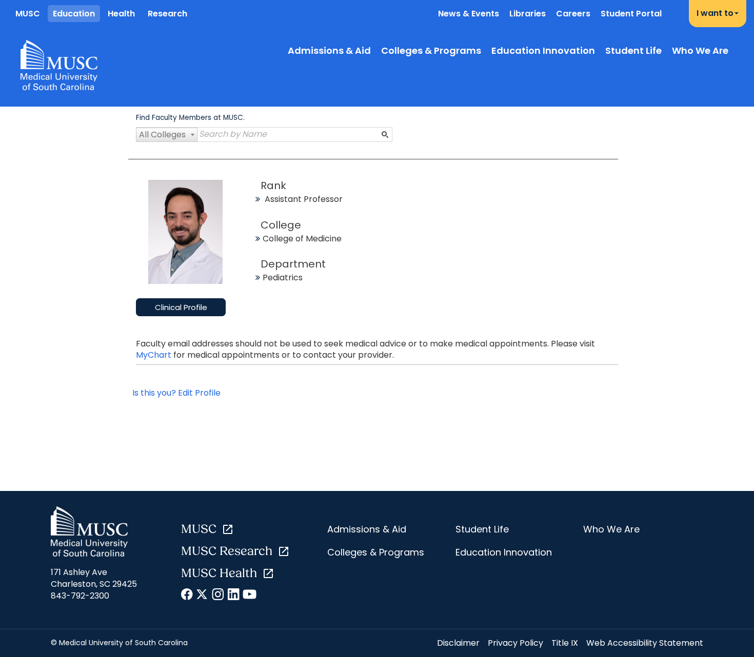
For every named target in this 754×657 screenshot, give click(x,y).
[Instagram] (218, 596)
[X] (202, 596)
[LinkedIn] (233, 596)
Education (74, 13)
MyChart (154, 355)
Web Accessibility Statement (644, 643)
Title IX (564, 643)
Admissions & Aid (329, 50)
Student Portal (631, 13)
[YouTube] (249, 596)
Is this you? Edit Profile (176, 393)
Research (167, 13)
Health (121, 13)
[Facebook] (187, 596)
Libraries (527, 13)
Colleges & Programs (431, 50)
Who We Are (700, 50)
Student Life (633, 50)
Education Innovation (543, 50)
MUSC (27, 13)
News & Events (468, 13)
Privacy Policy (515, 643)
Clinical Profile (181, 307)
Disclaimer (458, 643)
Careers (573, 13)
